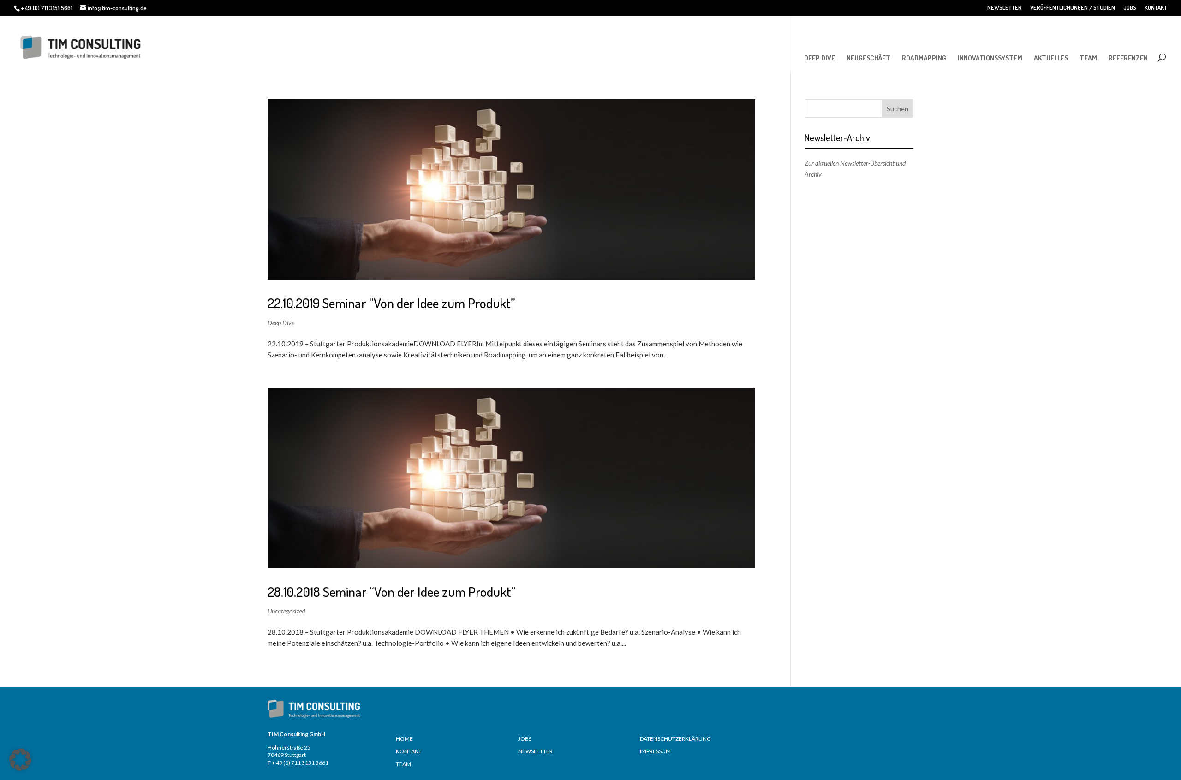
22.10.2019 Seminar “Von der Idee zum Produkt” (391, 302)
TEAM (1088, 58)
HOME (404, 738)
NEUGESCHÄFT (868, 58)
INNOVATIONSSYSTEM (990, 58)
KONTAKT (1156, 8)
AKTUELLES (1051, 58)
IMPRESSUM (655, 751)
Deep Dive (281, 323)
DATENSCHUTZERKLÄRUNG (675, 738)
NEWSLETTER (1004, 8)
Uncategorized (286, 611)
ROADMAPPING (924, 58)
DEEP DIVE (819, 58)
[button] (20, 759)
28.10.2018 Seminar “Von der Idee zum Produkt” (392, 591)
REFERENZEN (1128, 58)
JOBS (1129, 8)
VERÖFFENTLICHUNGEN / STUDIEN (1072, 8)
